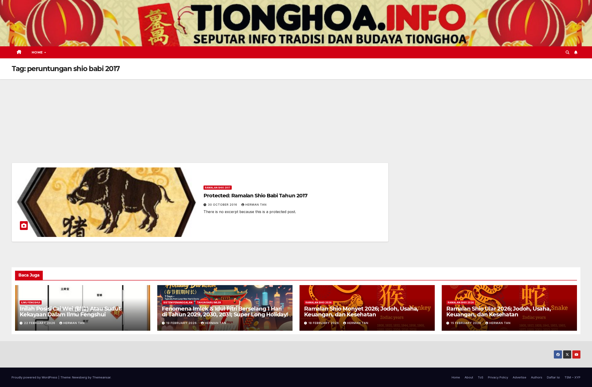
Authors (536, 377)
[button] (567, 52)
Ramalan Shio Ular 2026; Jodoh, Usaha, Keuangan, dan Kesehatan (498, 311)
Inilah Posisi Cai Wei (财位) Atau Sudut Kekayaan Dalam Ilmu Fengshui (70, 311)
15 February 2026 (466, 323)
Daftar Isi (553, 377)
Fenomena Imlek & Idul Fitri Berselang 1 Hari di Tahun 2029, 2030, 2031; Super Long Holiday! (225, 311)
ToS (480, 377)
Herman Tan (256, 204)
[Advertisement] (296, 114)
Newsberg (79, 377)
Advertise (519, 377)
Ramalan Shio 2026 (318, 302)
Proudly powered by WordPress (35, 377)
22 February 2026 (40, 323)
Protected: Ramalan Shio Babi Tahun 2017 (255, 195)
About (469, 377)
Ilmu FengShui (30, 302)
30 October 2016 (223, 204)
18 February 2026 (324, 323)
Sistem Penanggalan (177, 302)
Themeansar (101, 377)
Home (38, 52)
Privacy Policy (498, 377)
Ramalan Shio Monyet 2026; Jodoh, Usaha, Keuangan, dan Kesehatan (361, 311)
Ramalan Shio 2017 (217, 187)
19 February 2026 (182, 323)
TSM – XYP (572, 377)
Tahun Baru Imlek (209, 302)
